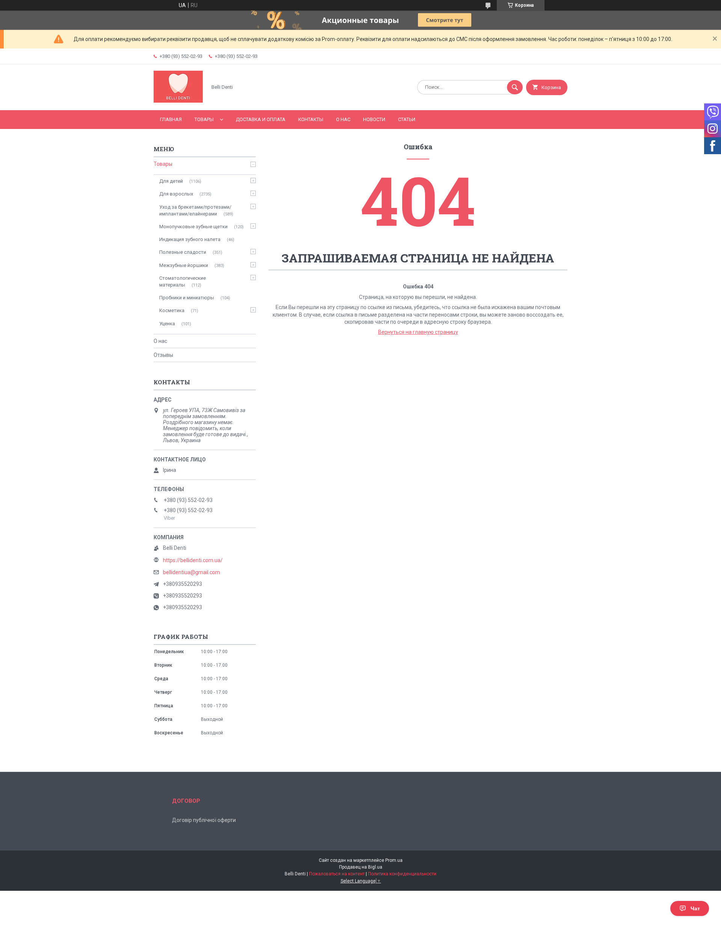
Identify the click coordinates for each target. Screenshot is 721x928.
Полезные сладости (182, 252)
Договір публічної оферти (204, 820)
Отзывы (163, 355)
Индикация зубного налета (189, 239)
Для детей (171, 181)
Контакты (310, 119)
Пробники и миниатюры (186, 297)
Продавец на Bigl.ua (360, 867)
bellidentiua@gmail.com (191, 572)
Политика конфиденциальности (402, 873)
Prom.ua (394, 860)
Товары (204, 119)
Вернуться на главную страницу (418, 332)
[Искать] (515, 87)
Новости (374, 119)
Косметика (171, 310)
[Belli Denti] (178, 101)
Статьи (406, 119)
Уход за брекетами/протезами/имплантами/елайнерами (195, 210)
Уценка (167, 323)
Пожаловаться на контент (337, 873)
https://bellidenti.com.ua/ (193, 560)
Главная (171, 119)
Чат (695, 908)
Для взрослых (176, 194)
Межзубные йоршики (183, 265)
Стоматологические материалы (182, 281)
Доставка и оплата (260, 119)
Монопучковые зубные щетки (193, 226)
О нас (343, 119)
